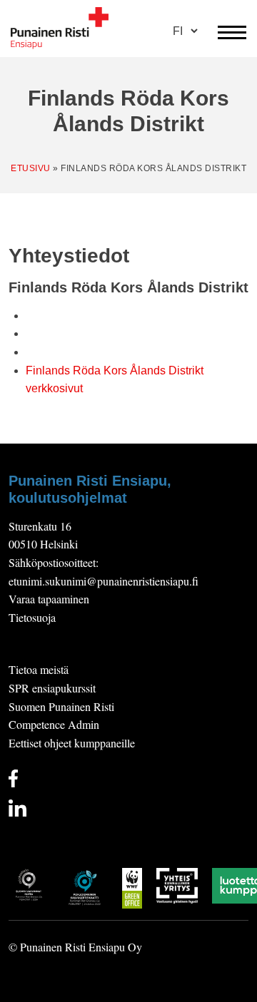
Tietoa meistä (39, 669)
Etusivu (31, 168)
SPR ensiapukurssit (52, 687)
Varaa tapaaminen (49, 598)
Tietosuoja (32, 617)
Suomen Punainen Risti (61, 706)
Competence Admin (54, 724)
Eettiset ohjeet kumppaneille (72, 742)
